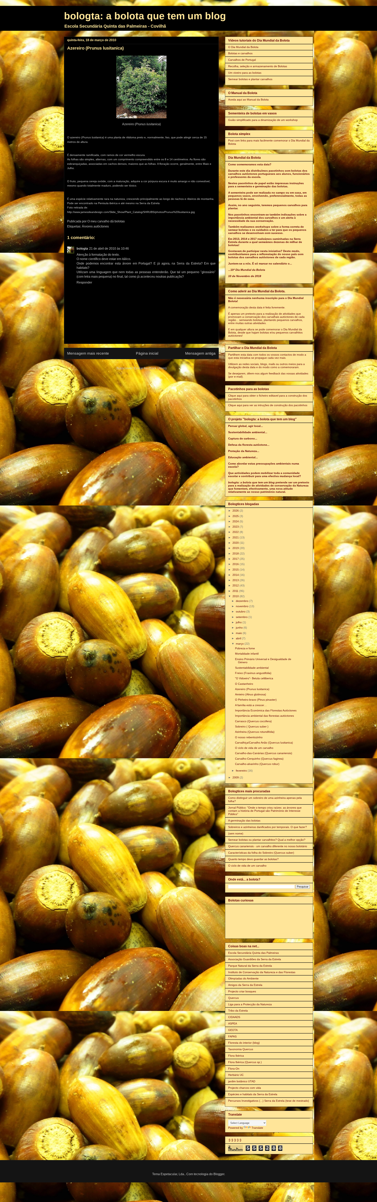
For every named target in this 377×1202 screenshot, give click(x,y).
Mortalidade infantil (247, 653)
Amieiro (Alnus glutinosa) (250, 694)
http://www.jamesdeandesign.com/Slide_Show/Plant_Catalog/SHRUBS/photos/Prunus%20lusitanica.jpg (131, 212)
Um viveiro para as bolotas (244, 72)
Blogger (218, 1174)
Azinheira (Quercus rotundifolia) (255, 731)
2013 (236, 580)
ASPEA (232, 1023)
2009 (236, 777)
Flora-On (233, 1068)
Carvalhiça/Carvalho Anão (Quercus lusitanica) (264, 742)
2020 (236, 542)
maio (239, 633)
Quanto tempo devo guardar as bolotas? (253, 859)
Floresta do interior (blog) (244, 1042)
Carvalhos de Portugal (242, 59)
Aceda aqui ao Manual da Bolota (248, 99)
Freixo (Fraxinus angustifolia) (253, 673)
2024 (236, 521)
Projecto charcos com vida (244, 1087)
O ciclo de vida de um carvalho (254, 747)
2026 (236, 510)
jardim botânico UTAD (241, 1081)
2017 (236, 558)
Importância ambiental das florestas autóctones (264, 715)
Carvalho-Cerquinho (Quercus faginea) (259, 758)
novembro (242, 606)
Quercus (233, 997)
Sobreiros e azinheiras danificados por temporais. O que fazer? (267, 827)
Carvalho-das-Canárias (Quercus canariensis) (263, 753)
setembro (242, 617)
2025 (236, 516)
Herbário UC (236, 1074)
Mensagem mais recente (88, 353)
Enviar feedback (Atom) (150, 368)
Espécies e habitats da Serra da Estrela (252, 1094)
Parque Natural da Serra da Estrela (250, 965)
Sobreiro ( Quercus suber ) (251, 726)
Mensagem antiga (200, 353)
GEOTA (233, 1030)
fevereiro (242, 770)
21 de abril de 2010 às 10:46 (109, 248)
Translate (257, 1127)
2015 (236, 569)
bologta (82, 248)
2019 (236, 548)
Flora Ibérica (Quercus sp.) (245, 1062)
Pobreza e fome (245, 648)
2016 (236, 564)
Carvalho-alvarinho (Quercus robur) (257, 763)
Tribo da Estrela (238, 1010)
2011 (235, 590)
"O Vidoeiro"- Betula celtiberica (254, 678)
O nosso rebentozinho (249, 737)
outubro (241, 611)
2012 (236, 585)
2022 (236, 532)
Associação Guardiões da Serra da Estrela (254, 959)
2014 (236, 574)
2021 (236, 537)
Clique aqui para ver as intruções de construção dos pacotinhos (267, 405)
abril (239, 638)
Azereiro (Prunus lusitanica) (252, 689)
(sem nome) (235, 833)
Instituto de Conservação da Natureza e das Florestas (261, 972)
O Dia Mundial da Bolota (243, 47)
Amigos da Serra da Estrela (245, 984)
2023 (236, 526)
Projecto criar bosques (242, 991)
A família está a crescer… (251, 705)
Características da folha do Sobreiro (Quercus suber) (261, 852)
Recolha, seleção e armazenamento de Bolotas (257, 66)
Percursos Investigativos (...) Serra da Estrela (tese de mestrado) (268, 1100)
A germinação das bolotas (244, 820)
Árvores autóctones (95, 226)
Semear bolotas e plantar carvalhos (250, 79)
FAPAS (232, 1036)
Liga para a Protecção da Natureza (250, 1004)
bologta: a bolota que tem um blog (145, 15)
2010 (236, 596)
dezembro (242, 600)
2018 (236, 553)
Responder (84, 282)
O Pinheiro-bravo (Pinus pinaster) (256, 699)
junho (239, 627)
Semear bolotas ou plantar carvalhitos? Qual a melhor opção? (266, 839)
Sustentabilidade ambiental (252, 667)
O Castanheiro (244, 683)
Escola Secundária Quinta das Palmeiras (253, 952)
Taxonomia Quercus (240, 1049)
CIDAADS (234, 1017)
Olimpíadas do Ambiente (243, 978)
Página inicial (147, 353)
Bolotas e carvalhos (240, 53)
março (240, 643)
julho (239, 622)
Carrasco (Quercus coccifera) (253, 721)
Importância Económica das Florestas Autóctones (265, 710)
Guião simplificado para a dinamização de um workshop (263, 119)
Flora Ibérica (236, 1055)
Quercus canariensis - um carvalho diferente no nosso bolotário (267, 846)
